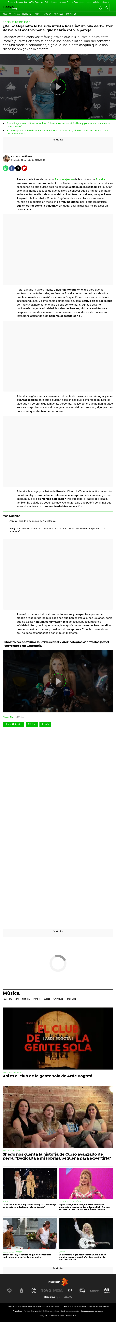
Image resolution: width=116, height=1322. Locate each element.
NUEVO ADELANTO (12, 1072)
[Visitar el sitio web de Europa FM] (94, 1290)
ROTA (5, 1202)
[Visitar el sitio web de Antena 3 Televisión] (9, 1290)
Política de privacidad (32, 1311)
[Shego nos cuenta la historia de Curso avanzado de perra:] (58, 1117)
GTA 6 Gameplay (36, 2)
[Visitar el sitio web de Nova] (46, 1290)
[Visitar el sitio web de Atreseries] (70, 1290)
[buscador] (107, 7)
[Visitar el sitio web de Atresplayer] (52, 1297)
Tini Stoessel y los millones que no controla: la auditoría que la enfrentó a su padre (27, 1256)
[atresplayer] (101, 7)
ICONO (62, 1252)
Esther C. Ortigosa (22, 156)
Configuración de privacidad (91, 1311)
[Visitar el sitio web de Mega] (58, 1290)
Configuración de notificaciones (52, 1315)
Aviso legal (17, 1311)
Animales (58, 14)
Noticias (26, 14)
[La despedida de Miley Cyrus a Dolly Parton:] (30, 1183)
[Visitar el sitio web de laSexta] (21, 1290)
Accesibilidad (71, 1315)
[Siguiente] (111, 2)
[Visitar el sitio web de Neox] (34, 1290)
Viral (17, 14)
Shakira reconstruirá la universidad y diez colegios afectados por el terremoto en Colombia (56, 644)
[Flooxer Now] (14, 7)
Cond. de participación (70, 1311)
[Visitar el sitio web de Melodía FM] (107, 1290)
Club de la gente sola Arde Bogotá (59, 2)
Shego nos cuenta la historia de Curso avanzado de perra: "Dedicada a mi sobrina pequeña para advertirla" (57, 1157)
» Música (20, 717)
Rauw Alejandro (64, 179)
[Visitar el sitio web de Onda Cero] (82, 1290)
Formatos (71, 14)
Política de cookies (51, 1311)
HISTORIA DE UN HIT (12, 1151)
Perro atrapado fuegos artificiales (87, 2)
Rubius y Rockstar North (18, 2)
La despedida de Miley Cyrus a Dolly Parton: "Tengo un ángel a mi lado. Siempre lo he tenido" (29, 1206)
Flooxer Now (8, 717)
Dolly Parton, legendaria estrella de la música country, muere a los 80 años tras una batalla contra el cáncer (82, 1257)
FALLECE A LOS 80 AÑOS (70, 1202)
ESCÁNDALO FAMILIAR (13, 1252)
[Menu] (112, 8)
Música (47, 14)
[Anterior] (5, 2)
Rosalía (100, 179)
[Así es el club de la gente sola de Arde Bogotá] (58, 1039)
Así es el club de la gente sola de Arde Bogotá (32, 521)
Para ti (37, 14)
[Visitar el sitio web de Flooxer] (67, 1297)
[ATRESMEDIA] (58, 1282)
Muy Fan (7, 14)
